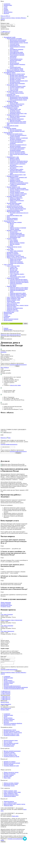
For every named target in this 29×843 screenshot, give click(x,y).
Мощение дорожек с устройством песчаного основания (19, 138)
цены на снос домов (15, 385)
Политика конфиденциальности (12, 686)
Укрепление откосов (12, 219)
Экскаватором (13, 231)
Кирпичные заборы (15, 199)
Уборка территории (6, 602)
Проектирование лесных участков (19, 42)
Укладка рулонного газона (17, 87)
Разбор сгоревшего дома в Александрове (11, 620)
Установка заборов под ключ (14, 196)
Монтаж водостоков (15, 120)
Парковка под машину (13, 176)
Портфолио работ (8, 677)
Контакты (6, 13)
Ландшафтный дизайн (9, 37)
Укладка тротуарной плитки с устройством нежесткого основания (18, 142)
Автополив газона (15, 117)
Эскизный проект (14, 44)
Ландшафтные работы (9, 72)
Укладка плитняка (14, 204)
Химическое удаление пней (17, 236)
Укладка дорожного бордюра (17, 153)
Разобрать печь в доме (12, 310)
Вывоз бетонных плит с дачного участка (17, 305)
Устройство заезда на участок (14, 206)
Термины (6, 10)
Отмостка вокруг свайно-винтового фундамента (16, 170)
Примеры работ (8, 5)
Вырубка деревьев (15, 244)
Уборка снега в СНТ (15, 260)
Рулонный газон (11, 94)
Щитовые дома (14, 268)
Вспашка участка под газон (17, 78)
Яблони (12, 223)
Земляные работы (11, 101)
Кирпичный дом (14, 271)
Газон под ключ (14, 90)
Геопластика (13, 61)
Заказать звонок (5, 702)
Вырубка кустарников (12, 253)
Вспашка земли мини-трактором (18, 76)
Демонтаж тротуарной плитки (15, 308)
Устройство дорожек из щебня (18, 188)
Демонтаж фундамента (13, 278)
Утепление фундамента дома (14, 215)
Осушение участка (15, 110)
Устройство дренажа (12, 108)
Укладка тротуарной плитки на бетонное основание (18, 145)
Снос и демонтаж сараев (13, 302)
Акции (5, 8)
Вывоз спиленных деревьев (17, 242)
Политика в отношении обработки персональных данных (13, 724)
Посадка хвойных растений (17, 131)
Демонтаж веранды (12, 304)
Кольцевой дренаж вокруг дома (18, 113)
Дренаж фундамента (15, 112)
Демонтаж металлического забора (19, 289)
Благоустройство (8, 132)
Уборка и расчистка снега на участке (16, 257)
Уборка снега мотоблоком (17, 263)
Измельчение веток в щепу (14, 255)
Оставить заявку (5, 709)
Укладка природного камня (14, 203)
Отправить (18, 452)
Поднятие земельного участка (15, 91)
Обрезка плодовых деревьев (14, 222)
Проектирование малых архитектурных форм (16, 59)
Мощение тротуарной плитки (15, 133)
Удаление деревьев (12, 238)
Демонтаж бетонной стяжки (11, 795)
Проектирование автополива (17, 41)
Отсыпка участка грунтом (17, 93)
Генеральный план (15, 45)
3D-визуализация (14, 63)
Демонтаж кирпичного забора (18, 293)
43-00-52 (5, 694)
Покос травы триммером (16, 251)
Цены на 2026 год (5, 16)
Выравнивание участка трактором (19, 98)
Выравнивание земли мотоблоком (19, 97)
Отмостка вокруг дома (13, 157)
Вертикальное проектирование (18, 40)
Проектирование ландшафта (14, 38)
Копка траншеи (14, 102)
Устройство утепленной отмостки (19, 161)
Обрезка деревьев (14, 229)
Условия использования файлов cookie (14, 688)
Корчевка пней (8, 776)
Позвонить (3, 352)
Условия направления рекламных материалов (16, 687)
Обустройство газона (12, 84)
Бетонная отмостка (15, 159)
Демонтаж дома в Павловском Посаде (11, 334)
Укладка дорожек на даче (13, 187)
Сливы (12, 226)
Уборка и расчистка (9, 221)
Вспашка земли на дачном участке (16, 74)
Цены (8, 216)
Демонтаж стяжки (11, 306)
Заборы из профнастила (16, 197)
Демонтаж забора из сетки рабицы (19, 287)
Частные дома (13, 270)
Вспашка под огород (15, 79)
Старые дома (13, 267)
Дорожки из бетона (15, 191)
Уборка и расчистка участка (14, 246)
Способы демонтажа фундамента (18, 279)
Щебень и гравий (14, 158)
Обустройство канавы (12, 125)
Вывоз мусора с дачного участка (15, 256)
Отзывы (6, 9)
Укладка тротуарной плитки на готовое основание (18, 136)
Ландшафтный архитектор (17, 53)
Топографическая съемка (16, 52)
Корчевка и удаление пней (14, 230)
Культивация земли (15, 82)
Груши (11, 225)
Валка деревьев (14, 241)
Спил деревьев (14, 240)
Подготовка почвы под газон (14, 105)
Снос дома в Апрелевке (7, 625)
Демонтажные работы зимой (17, 276)
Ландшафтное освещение (16, 49)
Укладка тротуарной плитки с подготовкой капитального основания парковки (18, 149)
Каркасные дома (14, 272)
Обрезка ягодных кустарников (18, 227)
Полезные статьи (8, 683)
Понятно (3, 841)
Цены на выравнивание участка (18, 99)
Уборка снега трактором (16, 261)
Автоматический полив (13, 114)
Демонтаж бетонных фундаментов (19, 280)
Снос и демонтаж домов (13, 265)
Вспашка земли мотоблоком (17, 83)
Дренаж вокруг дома (15, 109)
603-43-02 (5, 692)
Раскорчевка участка (12, 252)
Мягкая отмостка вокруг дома (18, 174)
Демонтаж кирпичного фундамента (16, 284)
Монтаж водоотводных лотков (18, 121)
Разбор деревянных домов (14, 298)
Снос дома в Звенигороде (7, 631)
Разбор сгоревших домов (13, 300)
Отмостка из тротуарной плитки (18, 162)
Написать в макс (6, 437)
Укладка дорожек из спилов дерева (19, 189)
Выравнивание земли (6, 605)
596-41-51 (5, 696)
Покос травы (10, 249)
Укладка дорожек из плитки (17, 195)
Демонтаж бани (11, 301)
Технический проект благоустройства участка (16, 67)
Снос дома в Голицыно (7, 614)
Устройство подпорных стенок (15, 210)
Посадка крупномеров (16, 129)
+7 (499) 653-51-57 (5, 31)
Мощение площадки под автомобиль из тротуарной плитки (19, 182)
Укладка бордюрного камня (17, 151)
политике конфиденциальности (18, 364)
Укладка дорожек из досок (17, 192)
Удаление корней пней (16, 233)
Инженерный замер (9, 312)
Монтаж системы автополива (17, 116)
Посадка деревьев (11, 128)
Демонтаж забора (11, 286)
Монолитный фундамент (13, 211)
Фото (2, 367)
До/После (6, 367)
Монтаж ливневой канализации (15, 118)
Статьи (5, 6)
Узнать (17, 366)
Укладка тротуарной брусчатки (15, 207)
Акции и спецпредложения (11, 319)
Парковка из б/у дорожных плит (18, 177)
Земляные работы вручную (17, 104)
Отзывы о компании (9, 681)
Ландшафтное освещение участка (16, 71)
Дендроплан (13, 57)
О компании (7, 3)
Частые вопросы (8, 12)
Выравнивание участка (13, 95)
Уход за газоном (14, 89)
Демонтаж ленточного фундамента (19, 282)
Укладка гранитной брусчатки (18, 208)
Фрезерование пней (15, 237)
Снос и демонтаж (8, 264)
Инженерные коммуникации (11, 106)
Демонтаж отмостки (12, 309)
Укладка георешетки (12, 218)
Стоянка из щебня (14, 178)
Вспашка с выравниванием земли (19, 80)
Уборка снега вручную (16, 259)
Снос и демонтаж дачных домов (15, 297)
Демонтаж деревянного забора (18, 295)
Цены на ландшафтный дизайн (15, 69)
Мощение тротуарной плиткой (12, 763)
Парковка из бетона (15, 180)
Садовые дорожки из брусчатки (18, 193)
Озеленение (7, 127)
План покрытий (14, 50)
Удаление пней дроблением (17, 234)
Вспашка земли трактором (17, 75)
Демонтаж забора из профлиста (18, 294)
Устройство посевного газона (17, 86)
